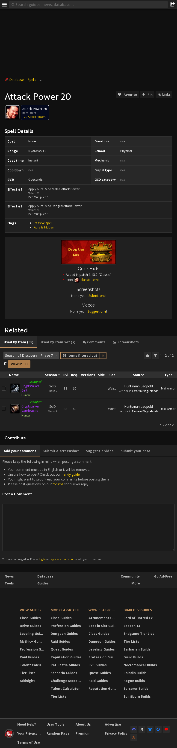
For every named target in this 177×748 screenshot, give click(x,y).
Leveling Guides (32, 633)
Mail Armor (168, 388)
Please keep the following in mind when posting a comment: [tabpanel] (55, 510)
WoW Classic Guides (103, 610)
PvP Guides (97, 665)
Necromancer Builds (140, 665)
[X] (142, 729)
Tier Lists (27, 673)
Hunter (25, 395)
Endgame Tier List (139, 633)
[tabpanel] (88, 389)
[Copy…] (147, 355)
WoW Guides (30, 610)
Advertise (113, 724)
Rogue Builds (134, 680)
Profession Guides (32, 649)
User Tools (55, 724)
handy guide (71, 474)
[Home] (9, 737)
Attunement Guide (103, 618)
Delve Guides (30, 625)
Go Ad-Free (163, 576)
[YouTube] (166, 729)
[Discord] (133, 729)
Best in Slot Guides (103, 625)
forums (58, 484)
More (135, 583)
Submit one (97, 295)
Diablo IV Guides (138, 610)
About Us (83, 724)
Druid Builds (133, 657)
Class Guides (30, 618)
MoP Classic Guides (67, 610)
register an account (62, 559)
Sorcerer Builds (136, 688)
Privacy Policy (116, 733)
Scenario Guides (64, 673)
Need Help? (26, 724)
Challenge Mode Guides (67, 680)
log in (42, 559)
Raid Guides (29, 657)
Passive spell (43, 223)
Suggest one (97, 311)
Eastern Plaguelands (145, 391)
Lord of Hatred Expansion (141, 618)
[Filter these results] (155, 355)
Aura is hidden (44, 227)
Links (166, 94)
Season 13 (132, 625)
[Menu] (4, 4)
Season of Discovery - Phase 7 (29, 355)
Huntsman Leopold (138, 386)
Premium (83, 733)
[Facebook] (158, 729)
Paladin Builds (135, 673)
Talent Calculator (32, 665)
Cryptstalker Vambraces (30, 408)
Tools (9, 583)
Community (130, 576)
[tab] (18, 342)
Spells (32, 79)
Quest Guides (62, 649)
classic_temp (90, 279)
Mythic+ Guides (32, 641)
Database (16, 79)
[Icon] (12, 112)
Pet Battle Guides (65, 665)
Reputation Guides (66, 657)
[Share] (172, 4)
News (9, 576)
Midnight (27, 680)
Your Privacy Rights (30, 733)
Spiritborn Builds (137, 696)
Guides (43, 583)
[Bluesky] (150, 729)
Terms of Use (28, 742)
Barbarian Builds (137, 649)
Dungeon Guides (64, 633)
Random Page (58, 733)
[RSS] (133, 737)
